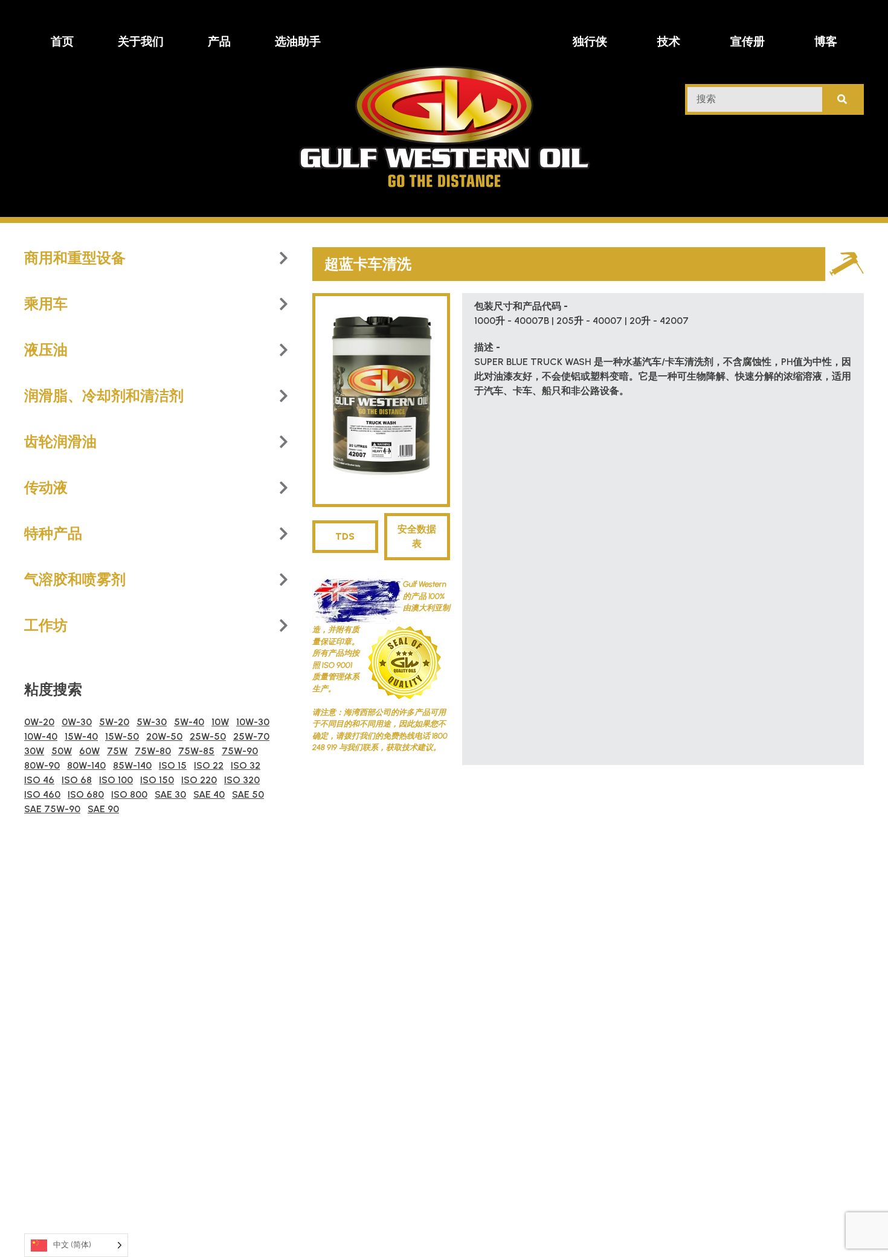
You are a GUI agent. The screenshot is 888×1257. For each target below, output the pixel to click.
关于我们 (141, 41)
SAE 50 (248, 794)
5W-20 (114, 722)
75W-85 (196, 751)
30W (34, 751)
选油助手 (298, 41)
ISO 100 (116, 780)
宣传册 (747, 41)
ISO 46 (39, 780)
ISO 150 (157, 780)
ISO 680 (86, 794)
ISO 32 (245, 765)
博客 (825, 41)
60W (89, 751)
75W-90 (240, 751)
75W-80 (153, 751)
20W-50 (164, 736)
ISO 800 (129, 794)
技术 (668, 41)
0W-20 (39, 722)
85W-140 (132, 765)
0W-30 (77, 722)
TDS (345, 536)
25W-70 (251, 736)
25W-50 (208, 736)
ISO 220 (199, 780)
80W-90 (42, 765)
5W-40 (189, 722)
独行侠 (590, 41)
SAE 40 (209, 794)
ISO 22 (209, 765)
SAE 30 (170, 794)
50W (61, 751)
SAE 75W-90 (52, 809)
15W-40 (81, 736)
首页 (62, 41)
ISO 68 (77, 780)
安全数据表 (416, 536)
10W (220, 722)
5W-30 (152, 722)
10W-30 (252, 722)
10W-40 (40, 736)
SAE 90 (103, 809)
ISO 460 (42, 794)
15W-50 (122, 736)
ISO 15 (173, 765)
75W (117, 751)
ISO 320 (242, 780)
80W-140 (86, 765)
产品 (219, 41)
